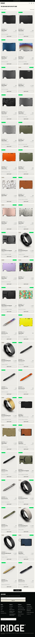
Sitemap (19, 615)
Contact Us (29, 614)
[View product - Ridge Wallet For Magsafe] (9, 244)
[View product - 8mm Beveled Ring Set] (26, 244)
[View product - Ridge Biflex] (26, 409)
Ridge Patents (11, 609)
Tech (1, 609)
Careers (10, 608)
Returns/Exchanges (21, 609)
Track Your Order (21, 608)
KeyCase (2, 611)
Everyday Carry (3, 613)
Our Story (11, 606)
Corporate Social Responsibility (12, 614)
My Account (20, 606)
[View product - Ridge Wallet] (9, 24)
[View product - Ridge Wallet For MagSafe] (26, 464)
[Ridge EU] (3, 3)
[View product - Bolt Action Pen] (9, 327)
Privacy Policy (29, 606)
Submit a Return (21, 614)
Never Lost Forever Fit (20, 612)
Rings (2, 608)
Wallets (2, 606)
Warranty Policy (29, 608)
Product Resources (30, 612)
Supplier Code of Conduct (12, 612)
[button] (29, 3)
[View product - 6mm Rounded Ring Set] (9, 547)
